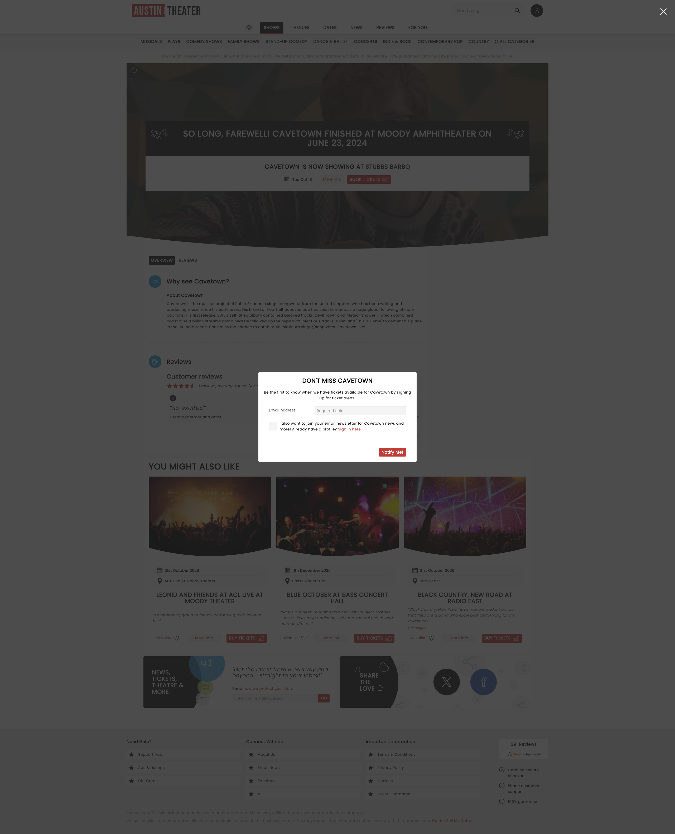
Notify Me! (392, 452)
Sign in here (349, 429)
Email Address (282, 410)
